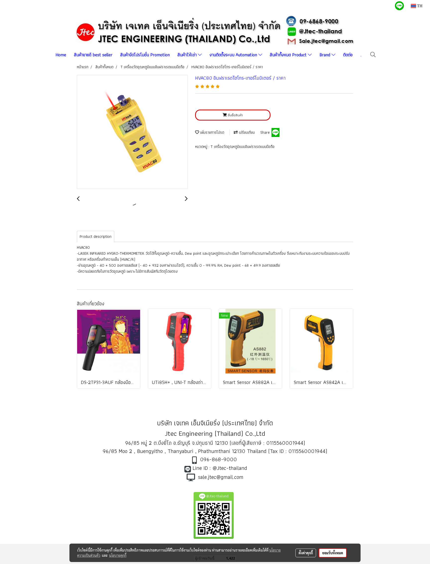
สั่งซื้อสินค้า (235, 115)
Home (60, 54)
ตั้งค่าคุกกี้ (306, 553)
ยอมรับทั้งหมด (332, 553)
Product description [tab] (95, 236)
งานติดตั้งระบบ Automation (234, 54)
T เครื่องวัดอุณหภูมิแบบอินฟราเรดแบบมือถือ (242, 146)
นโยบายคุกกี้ (117, 555)
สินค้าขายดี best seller (93, 54)
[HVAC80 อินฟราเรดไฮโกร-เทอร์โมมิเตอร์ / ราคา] (132, 132)
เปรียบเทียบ (246, 132)
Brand (325, 54)
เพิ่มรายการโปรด (211, 132)
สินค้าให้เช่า (187, 54)
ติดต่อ (348, 54)
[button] (373, 54)
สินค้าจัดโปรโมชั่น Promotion (145, 54)
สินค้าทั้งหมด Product (289, 54)
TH (419, 6)
